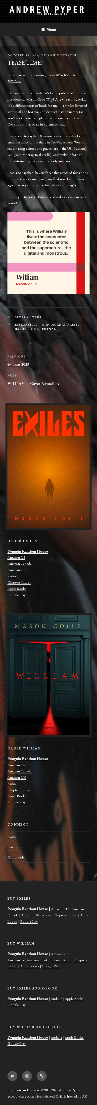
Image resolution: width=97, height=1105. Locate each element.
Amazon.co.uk (37, 960)
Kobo (11, 576)
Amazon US (16, 557)
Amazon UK (16, 569)
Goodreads (15, 857)
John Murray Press (59, 324)
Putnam (49, 329)
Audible (56, 998)
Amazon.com (61, 953)
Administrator (62, 55)
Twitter (12, 836)
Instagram (15, 847)
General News (28, 317)
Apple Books (16, 588)
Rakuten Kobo (61, 960)
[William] (48, 675)
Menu (51, 29)
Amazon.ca (15, 960)
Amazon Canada (19, 563)
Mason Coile (27, 329)
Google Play (16, 594)
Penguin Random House (27, 551)
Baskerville (26, 324)
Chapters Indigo (19, 582)
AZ (84, 1096)
